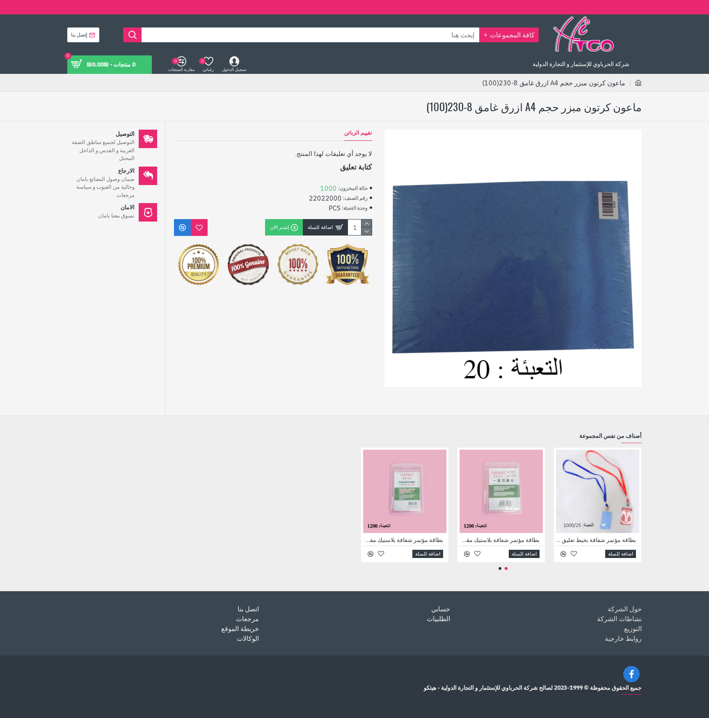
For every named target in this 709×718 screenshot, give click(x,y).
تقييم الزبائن (358, 133)
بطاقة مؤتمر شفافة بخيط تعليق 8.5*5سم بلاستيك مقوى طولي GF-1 (596, 540)
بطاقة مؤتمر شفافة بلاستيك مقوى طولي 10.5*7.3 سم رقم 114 (500, 540)
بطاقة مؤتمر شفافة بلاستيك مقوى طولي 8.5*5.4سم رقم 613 (403, 540)
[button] (506, 568)
